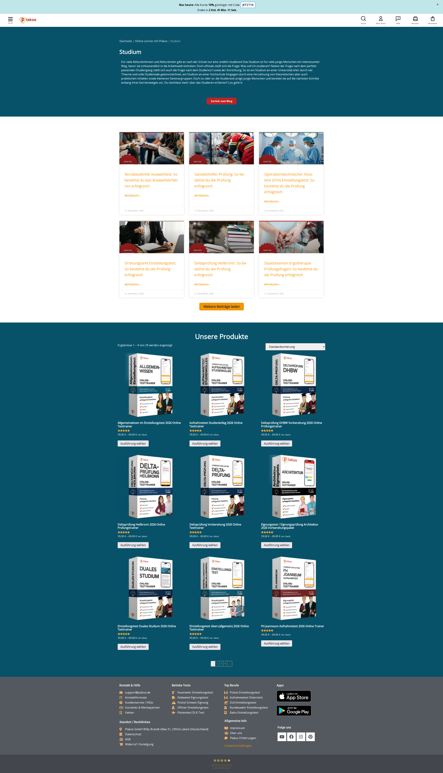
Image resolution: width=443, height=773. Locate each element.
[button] (10, 19)
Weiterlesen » (132, 195)
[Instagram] (301, 736)
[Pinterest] (310, 736)
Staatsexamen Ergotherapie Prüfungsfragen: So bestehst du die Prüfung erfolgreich (291, 269)
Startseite (125, 41)
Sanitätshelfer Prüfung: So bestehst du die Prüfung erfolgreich (219, 180)
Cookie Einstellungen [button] (238, 746)
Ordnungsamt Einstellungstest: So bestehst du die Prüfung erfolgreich (150, 269)
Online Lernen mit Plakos (151, 41)
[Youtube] (282, 736)
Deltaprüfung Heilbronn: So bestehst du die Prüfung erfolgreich (220, 269)
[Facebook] (291, 736)
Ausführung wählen (133, 443)
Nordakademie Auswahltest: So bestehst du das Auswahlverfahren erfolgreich (152, 180)
